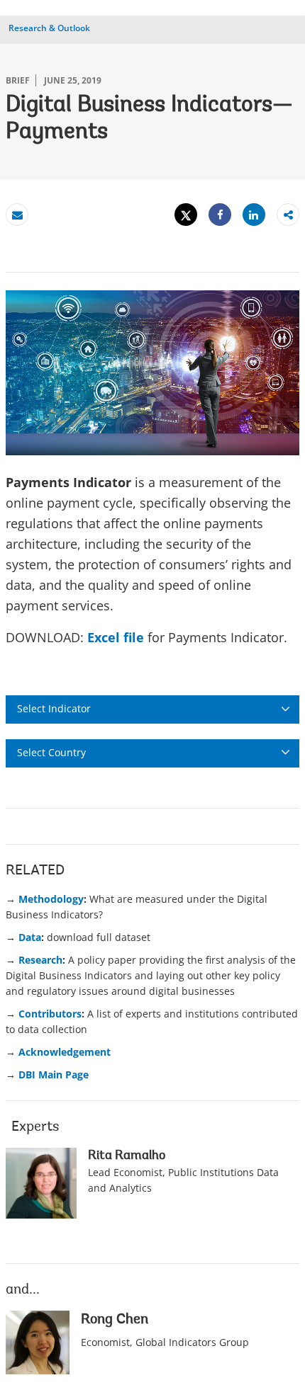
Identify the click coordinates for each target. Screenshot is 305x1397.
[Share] (220, 215)
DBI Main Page (53, 1074)
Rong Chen (114, 1320)
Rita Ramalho (126, 1156)
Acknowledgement (64, 1052)
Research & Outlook (49, 28)
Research (40, 960)
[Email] (17, 215)
